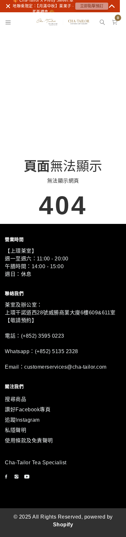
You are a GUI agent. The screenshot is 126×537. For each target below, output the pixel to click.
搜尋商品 (15, 399)
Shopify (63, 524)
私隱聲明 (15, 430)
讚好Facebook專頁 (27, 409)
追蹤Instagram (22, 420)
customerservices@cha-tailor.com (65, 367)
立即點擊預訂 (91, 6)
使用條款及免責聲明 (29, 440)
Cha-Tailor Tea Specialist (36, 462)
